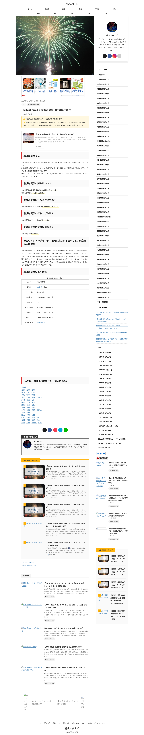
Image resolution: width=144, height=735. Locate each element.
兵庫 (28, 410)
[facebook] (50, 430)
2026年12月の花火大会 (105, 426)
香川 (28, 417)
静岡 (28, 405)
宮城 (33, 389)
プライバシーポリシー (100, 723)
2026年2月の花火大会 (104, 383)
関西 (55, 13)
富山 (28, 400)
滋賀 (28, 407)
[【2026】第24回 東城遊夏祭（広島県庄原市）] (60, 430)
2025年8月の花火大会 (104, 357)
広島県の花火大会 (28, 563)
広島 (28, 415)
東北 (63, 9)
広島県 (39, 287)
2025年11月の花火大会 (105, 370)
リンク (84, 723)
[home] (40, 453)
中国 (72, 13)
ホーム (30, 9)
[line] (66, 430)
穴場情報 (100, 443)
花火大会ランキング (104, 448)
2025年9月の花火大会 (104, 361)
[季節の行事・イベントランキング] (102, 458)
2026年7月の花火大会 (104, 404)
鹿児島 (34, 422)
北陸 (114, 9)
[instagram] (38, 452)
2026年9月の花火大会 (104, 413)
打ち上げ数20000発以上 (105, 439)
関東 (80, 9)
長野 (33, 402)
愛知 (33, 405)
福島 (33, 392)
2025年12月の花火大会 (105, 374)
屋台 (116, 426)
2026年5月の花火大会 (104, 396)
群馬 (33, 394)
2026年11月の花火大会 (105, 422)
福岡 (23, 420)
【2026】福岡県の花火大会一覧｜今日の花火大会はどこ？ (117, 585)
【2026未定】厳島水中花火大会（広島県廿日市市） (63, 646)
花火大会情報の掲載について (52, 723)
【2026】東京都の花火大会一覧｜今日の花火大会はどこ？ (117, 559)
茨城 (23, 394)
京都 (33, 407)
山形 (28, 392)
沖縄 (40, 422)
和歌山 (39, 410)
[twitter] (44, 430)
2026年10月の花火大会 (105, 417)
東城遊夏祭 (41, 322)
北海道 (47, 9)
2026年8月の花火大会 (29, 565)
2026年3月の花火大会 (104, 387)
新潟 (23, 400)
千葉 (28, 397)
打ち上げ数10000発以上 (105, 430)
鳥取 (23, 412)
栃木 (28, 394)
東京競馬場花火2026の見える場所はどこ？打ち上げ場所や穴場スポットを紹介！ (112, 327)
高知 (38, 417)
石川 (33, 400)
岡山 (23, 415)
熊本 (38, 420)
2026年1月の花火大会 (104, 378)
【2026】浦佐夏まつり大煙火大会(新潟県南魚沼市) (111, 333)
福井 (23, 402)
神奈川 (39, 397)
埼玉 (23, 397)
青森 (23, 389)
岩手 (28, 389)
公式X (90, 723)
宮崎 (28, 422)
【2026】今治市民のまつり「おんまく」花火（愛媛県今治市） (111, 320)
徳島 (23, 417)
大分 (23, 422)
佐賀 (28, 420)
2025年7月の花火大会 (104, 353)
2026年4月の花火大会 (104, 391)
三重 (23, 407)
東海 (38, 13)
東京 (33, 397)
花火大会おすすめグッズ (113, 443)
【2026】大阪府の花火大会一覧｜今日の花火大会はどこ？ (117, 572)
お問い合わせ (75, 723)
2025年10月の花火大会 (105, 366)
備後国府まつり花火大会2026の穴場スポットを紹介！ (64, 628)
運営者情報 (66, 723)
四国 (88, 13)
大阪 (23, 410)
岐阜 (23, 405)
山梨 (28, 402)
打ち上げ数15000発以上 (105, 435)
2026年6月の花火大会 (104, 400)
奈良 (33, 410)
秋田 (23, 392)
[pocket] (55, 430)
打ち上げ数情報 (121, 439)
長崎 (33, 420)
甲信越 (97, 9)
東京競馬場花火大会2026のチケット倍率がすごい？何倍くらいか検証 (112, 340)
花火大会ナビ (72, 3)
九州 (105, 13)
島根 (28, 412)
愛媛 (33, 417)
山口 (33, 415)
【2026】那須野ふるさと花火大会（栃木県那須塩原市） (112, 313)
